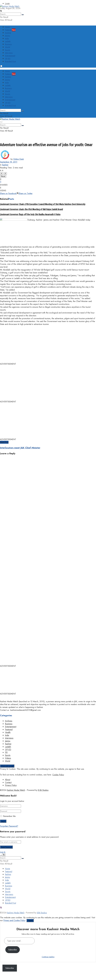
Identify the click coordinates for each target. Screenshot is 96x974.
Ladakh (7, 41)
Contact (8, 782)
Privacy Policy (11, 785)
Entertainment (10, 55)
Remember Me (9, 816)
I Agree (30, 920)
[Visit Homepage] (9, 6)
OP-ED (7, 58)
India (7, 38)
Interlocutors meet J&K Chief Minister (20, 447)
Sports (7, 50)
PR (6, 752)
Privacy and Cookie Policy (14, 920)
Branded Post (10, 61)
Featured (10, 30)
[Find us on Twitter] (1, 907)
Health (7, 732)
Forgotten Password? (9, 826)
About (7, 779)
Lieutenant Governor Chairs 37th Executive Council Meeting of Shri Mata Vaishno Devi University (42, 204)
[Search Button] (23, 125)
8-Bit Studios (43, 790)
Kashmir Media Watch (16, 790)
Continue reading (48, 957)
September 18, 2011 (8, 162)
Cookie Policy (58, 774)
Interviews (9, 52)
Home (7, 27)
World (7, 47)
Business (8, 44)
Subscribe (12, 949)
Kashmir (8, 32)
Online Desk (18, 159)
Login (7, 3)
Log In (2, 852)
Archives (8, 720)
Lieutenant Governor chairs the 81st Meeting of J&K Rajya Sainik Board (31, 209)
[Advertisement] (45, 13)
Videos (8, 758)
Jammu (7, 35)
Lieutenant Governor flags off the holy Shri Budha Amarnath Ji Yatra (30, 214)
